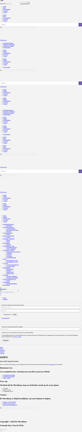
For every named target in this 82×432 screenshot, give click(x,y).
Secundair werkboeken (12, 278)
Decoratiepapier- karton (12, 230)
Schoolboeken (6, 9)
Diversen (8, 231)
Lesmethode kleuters (11, 247)
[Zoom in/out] (0, 429)
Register (5, 340)
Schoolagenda (10, 269)
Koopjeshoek (6, 243)
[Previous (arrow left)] (0, 430)
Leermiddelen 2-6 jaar (8, 246)
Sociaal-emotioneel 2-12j (9, 279)
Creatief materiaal (10, 228)
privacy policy (17, 336)
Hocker (8, 240)
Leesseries (9, 254)
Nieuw (5, 259)
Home (4, 6)
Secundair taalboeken (11, 276)
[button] (1, 1)
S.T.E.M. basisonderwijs (12, 265)
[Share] (3, 429)
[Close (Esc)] (5, 429)
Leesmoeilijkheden (11, 257)
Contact (5, 12)
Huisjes (8, 234)
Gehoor (8, 237)
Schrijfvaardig (10, 272)
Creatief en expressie (8, 227)
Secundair (5, 275)
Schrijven (8, 270)
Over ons (5, 11)
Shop (4, 8)
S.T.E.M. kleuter (10, 266)
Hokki (8, 241)
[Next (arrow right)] (2, 430)
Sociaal (8, 280)
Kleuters (8, 244)
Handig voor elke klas (8, 236)
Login (14, 314)
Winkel (5, 51)
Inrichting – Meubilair (8, 238)
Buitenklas (9, 225)
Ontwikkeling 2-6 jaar (12, 260)
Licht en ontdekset (11, 249)
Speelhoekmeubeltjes (11, 283)
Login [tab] (4, 298)
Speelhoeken (6, 282)
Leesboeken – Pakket (8, 250)
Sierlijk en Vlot (10, 273)
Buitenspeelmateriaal (8, 224)
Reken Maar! (6, 285)
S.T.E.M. (5, 263)
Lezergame (9, 256)
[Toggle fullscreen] (2, 429)
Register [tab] (5, 299)
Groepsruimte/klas (7, 233)
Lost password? (6, 318)
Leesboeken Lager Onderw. (13, 251)
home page (52, 364)
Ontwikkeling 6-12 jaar (12, 262)
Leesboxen (9, 253)
